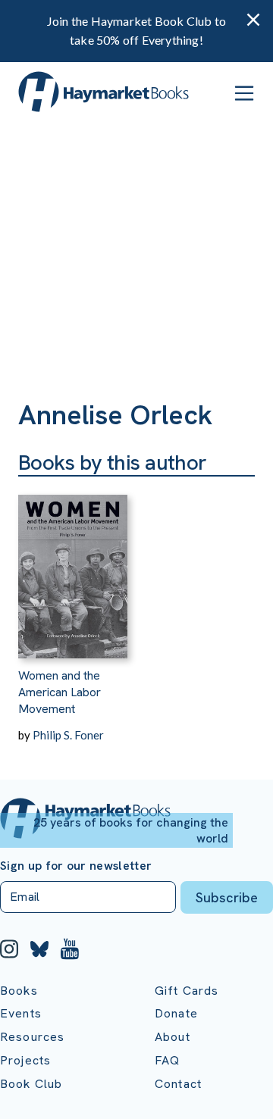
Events (21, 1013)
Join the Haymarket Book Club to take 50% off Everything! (136, 30)
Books (19, 991)
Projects (25, 1060)
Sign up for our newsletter (76, 866)
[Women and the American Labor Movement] (72, 567)
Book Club (31, 1084)
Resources (32, 1037)
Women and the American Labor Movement (59, 692)
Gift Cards (187, 991)
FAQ (167, 1060)
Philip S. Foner (68, 735)
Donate (176, 1013)
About (172, 1037)
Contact (178, 1084)
